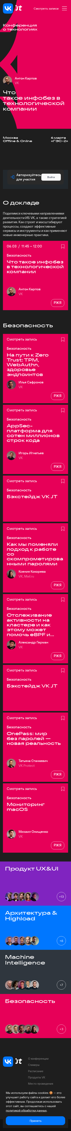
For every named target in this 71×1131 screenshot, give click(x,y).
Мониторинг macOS (26, 807)
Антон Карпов (26, 78)
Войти (51, 177)
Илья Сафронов (31, 382)
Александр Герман (33, 642)
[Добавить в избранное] (63, 246)
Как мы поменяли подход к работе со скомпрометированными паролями (35, 554)
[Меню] (64, 8)
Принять (36, 1121)
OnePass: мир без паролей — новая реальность (34, 738)
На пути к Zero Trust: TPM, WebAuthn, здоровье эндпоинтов (28, 364)
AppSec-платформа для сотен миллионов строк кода (33, 433)
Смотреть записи (46, 8)
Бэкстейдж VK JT (32, 496)
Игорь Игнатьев (31, 453)
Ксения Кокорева (32, 571)
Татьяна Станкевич (33, 761)
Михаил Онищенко (33, 832)
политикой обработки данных (26, 1110)
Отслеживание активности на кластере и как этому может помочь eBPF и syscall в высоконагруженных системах (34, 625)
